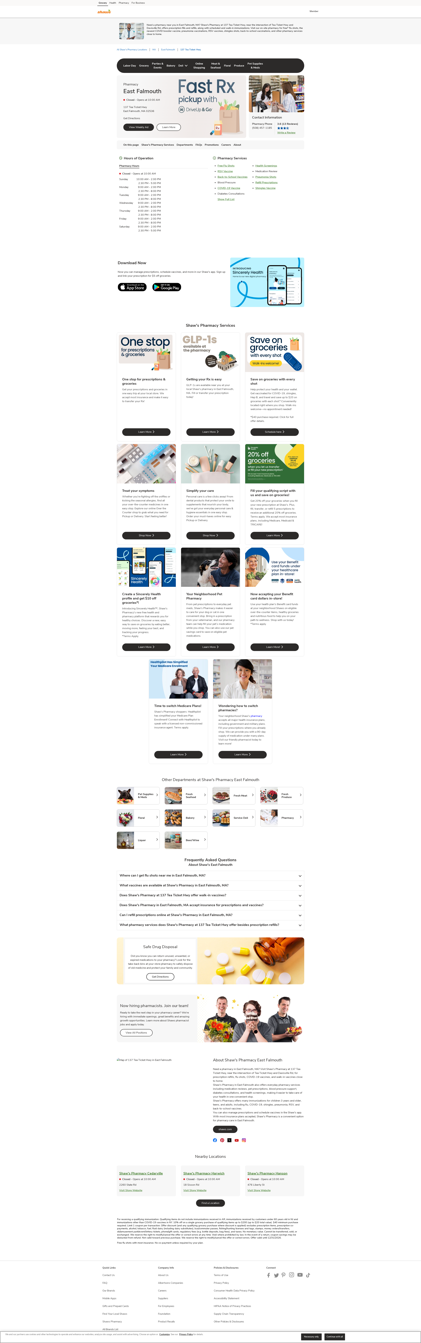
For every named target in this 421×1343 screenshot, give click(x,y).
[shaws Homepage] (104, 11)
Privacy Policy (221, 1283)
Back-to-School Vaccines (233, 177)
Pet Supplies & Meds (147, 795)
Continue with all (335, 1336)
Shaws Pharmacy (112, 1321)
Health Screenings (266, 166)
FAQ (104, 1283)
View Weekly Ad (138, 127)
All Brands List (110, 1329)
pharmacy (256, 716)
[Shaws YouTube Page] (300, 1276)
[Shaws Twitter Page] (276, 1276)
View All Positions (139, 1033)
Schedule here (282, 432)
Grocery (103, 2)
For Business (138, 2)
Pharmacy (124, 2)
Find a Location (213, 1203)
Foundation (164, 1314)
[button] (314, 11)
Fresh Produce (291, 795)
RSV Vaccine (225, 171)
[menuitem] (129, 65)
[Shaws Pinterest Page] (284, 1276)
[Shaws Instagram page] (291, 1276)
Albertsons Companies (170, 1283)
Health (112, 2)
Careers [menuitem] (226, 145)
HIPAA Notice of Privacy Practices (232, 1306)
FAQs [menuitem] (199, 145)
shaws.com (228, 1129)
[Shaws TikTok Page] (308, 1276)
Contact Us (108, 1275)
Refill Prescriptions (266, 182)
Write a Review (286, 132)
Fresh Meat (243, 795)
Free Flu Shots (226, 166)
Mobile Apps (109, 1298)
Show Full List (226, 199)
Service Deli (243, 818)
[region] (210, 1337)
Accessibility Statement (226, 1298)
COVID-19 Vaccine (229, 188)
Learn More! (282, 647)
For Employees (166, 1306)
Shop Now (155, 535)
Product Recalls (166, 1321)
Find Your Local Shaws (114, 1314)
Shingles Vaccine (265, 188)
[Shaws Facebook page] (269, 1276)
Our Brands (108, 1290)
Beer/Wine (195, 840)
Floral (147, 818)
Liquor (147, 840)
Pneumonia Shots (265, 177)
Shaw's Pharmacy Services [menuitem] (157, 145)
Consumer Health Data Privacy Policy (234, 1290)
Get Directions (131, 118)
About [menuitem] (237, 145)
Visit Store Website (130, 1190)
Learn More (168, 127)
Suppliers (163, 1298)
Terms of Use (221, 1275)
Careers (162, 1290)
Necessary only (311, 1336)
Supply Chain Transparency (229, 1314)
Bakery (195, 818)
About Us (163, 1275)
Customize (164, 1334)
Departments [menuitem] (185, 145)
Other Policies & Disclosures (229, 1321)
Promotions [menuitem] (212, 145)
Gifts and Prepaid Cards (115, 1306)
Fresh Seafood (195, 795)
